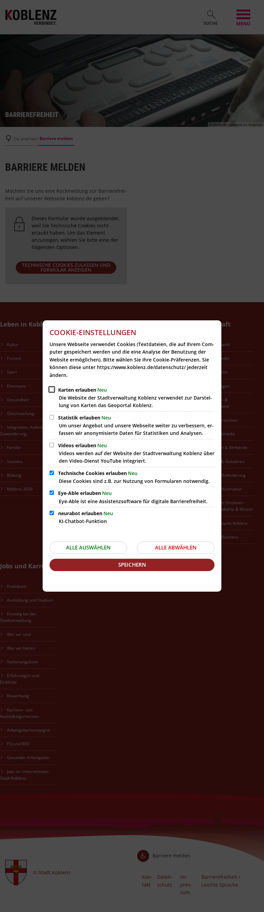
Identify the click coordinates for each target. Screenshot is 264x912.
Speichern (132, 564)
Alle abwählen (176, 547)
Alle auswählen (88, 547)
